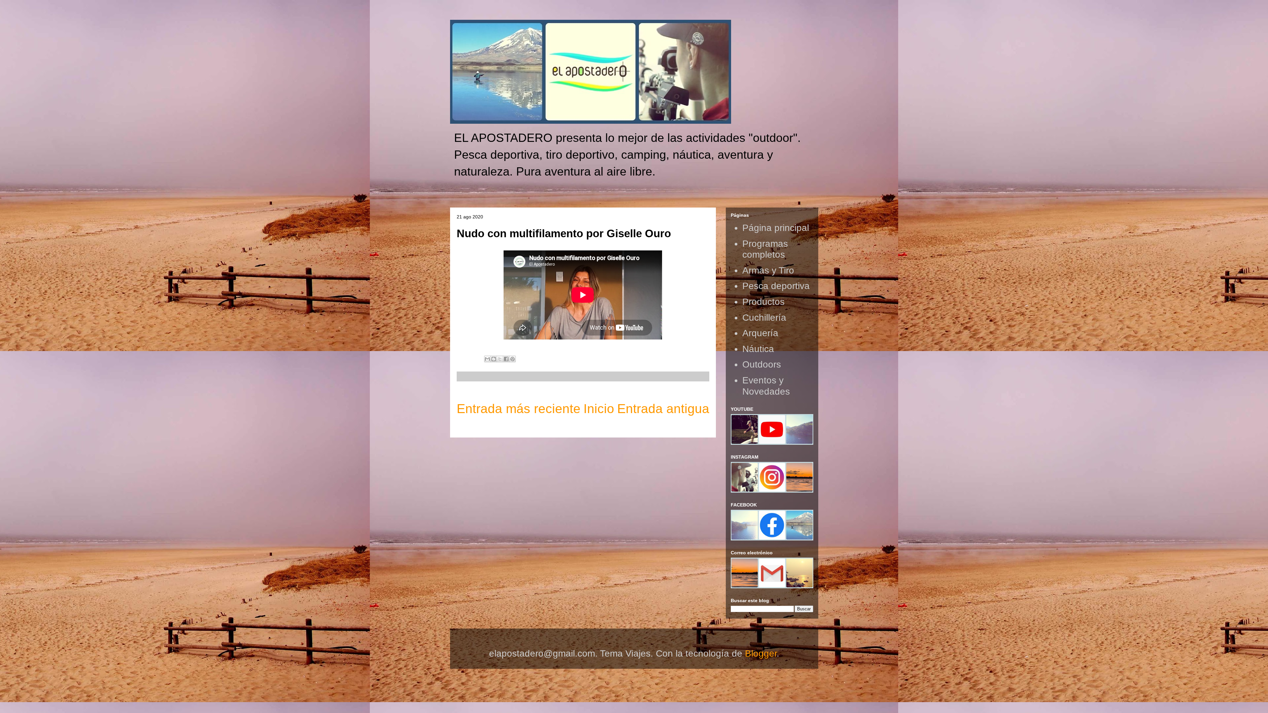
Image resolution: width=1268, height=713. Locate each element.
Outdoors (761, 364)
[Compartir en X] (500, 359)
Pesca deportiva (776, 286)
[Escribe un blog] (493, 359)
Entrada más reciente (519, 409)
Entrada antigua (663, 409)
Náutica (758, 349)
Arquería (760, 333)
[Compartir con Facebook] (506, 359)
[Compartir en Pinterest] (512, 359)
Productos (763, 302)
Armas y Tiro (768, 270)
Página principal (775, 228)
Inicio (598, 409)
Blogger (761, 653)
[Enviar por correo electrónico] (487, 359)
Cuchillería (764, 317)
